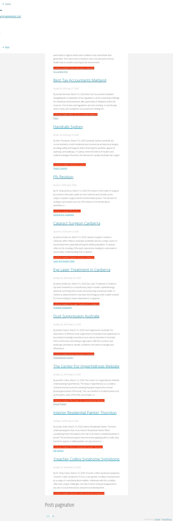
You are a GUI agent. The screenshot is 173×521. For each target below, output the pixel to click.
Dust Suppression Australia (76, 316)
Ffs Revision (63, 176)
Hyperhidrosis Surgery (63, 357)
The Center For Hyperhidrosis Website (86, 366)
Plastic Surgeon (60, 168)
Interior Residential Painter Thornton (85, 412)
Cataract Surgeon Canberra (76, 223)
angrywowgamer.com (10, 16)
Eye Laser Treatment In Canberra (81, 269)
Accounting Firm (60, 71)
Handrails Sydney (68, 126)
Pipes (55, 118)
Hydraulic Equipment (62, 307)
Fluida (157, 519)
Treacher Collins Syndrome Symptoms (86, 459)
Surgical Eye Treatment (63, 214)
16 (53, 515)
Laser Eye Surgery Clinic (64, 261)
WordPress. (167, 519)
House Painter (59, 404)
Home (7, 47)
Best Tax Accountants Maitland (79, 80)
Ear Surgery (58, 450)
